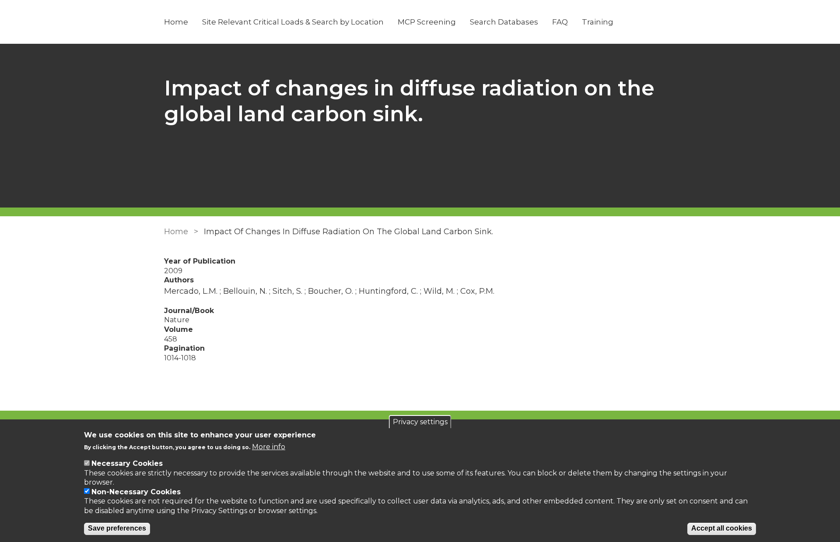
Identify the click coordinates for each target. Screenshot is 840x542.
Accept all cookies (721, 528)
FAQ (560, 22)
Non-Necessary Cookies (136, 492)
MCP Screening (427, 22)
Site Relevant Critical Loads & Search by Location (293, 22)
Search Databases (504, 22)
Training (597, 22)
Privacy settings (420, 422)
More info (268, 447)
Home (176, 22)
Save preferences (117, 528)
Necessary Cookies (127, 463)
